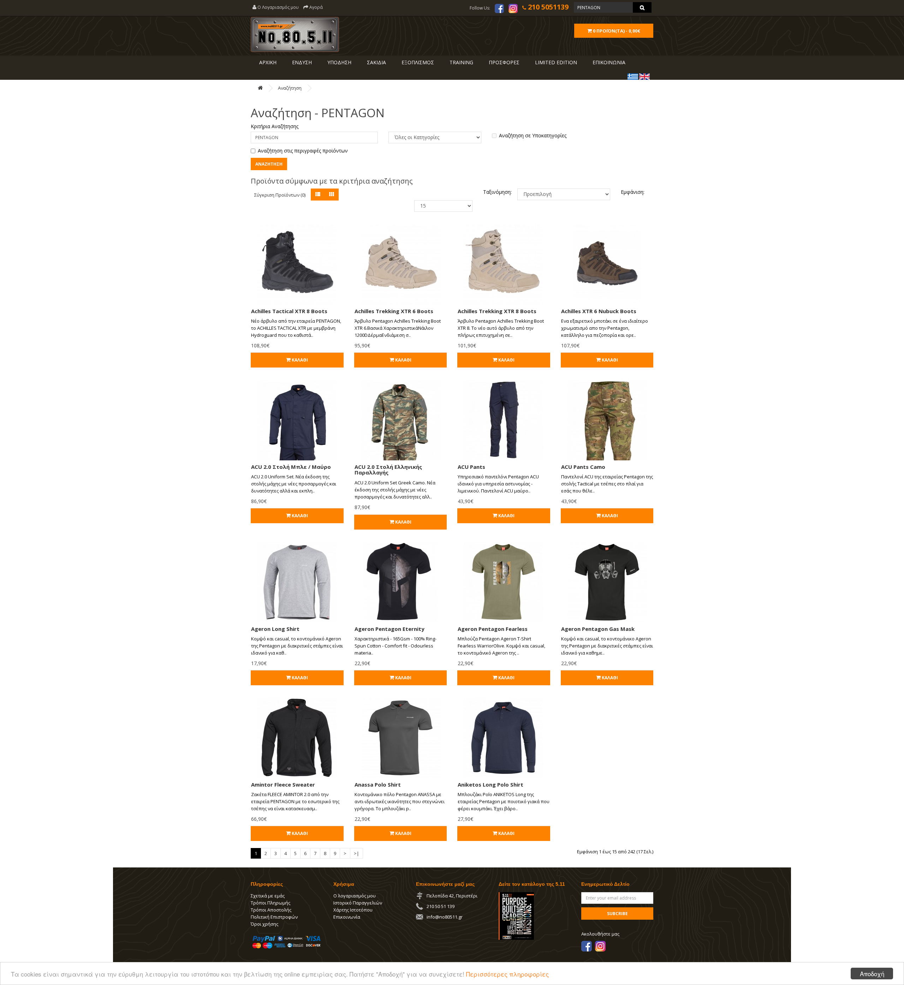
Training (460, 62)
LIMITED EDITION (555, 62)
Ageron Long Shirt (275, 628)
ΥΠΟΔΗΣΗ (338, 62)
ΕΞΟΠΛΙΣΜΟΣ (417, 62)
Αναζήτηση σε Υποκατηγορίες (532, 135)
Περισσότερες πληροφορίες (507, 973)
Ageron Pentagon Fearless (493, 628)
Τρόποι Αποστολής (271, 910)
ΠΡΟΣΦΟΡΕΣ (503, 62)
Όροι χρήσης (264, 924)
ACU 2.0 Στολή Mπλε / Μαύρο (291, 466)
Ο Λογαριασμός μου (277, 7)
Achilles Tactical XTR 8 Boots (289, 311)
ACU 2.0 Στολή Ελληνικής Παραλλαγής (388, 469)
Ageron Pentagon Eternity (389, 628)
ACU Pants (471, 466)
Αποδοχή (872, 973)
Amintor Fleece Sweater (283, 784)
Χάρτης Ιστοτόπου (353, 910)
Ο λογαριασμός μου (354, 896)
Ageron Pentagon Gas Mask (598, 628)
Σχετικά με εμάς (268, 896)
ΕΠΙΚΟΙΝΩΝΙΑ (608, 62)
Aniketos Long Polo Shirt (490, 784)
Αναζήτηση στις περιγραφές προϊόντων (303, 150)
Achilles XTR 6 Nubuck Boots (598, 311)
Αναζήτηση (290, 88)
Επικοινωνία (346, 917)
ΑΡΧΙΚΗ (267, 62)
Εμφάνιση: (632, 192)
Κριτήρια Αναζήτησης (274, 126)
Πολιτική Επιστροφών (274, 917)
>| (356, 853)
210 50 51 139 (440, 906)
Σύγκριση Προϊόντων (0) (279, 195)
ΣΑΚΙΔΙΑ (375, 62)
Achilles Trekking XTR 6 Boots (394, 311)
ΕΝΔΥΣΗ (301, 62)
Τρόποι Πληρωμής (270, 903)
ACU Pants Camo (583, 466)
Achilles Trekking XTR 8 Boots (497, 311)
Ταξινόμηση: (495, 192)
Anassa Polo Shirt (378, 784)
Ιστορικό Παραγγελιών (357, 903)
